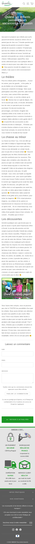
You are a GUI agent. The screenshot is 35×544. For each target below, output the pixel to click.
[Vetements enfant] (17, 298)
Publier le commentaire (17, 393)
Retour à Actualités (19, 419)
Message (5, 371)
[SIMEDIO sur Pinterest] (20, 529)
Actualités (20, 12)
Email (3, 360)
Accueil (13, 12)
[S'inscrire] (31, 522)
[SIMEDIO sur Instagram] (13, 529)
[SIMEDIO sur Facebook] (17, 529)
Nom (3, 349)
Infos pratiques (17, 492)
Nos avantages (17, 499)
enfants (4, 70)
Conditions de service (22, 402)
